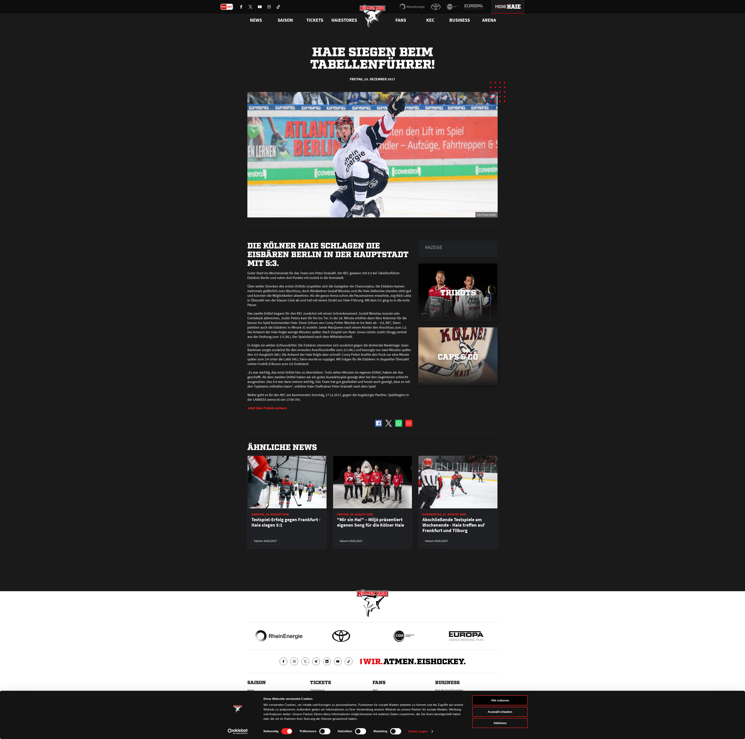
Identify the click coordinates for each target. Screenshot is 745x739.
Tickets (314, 20)
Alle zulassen (500, 700)
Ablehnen (500, 723)
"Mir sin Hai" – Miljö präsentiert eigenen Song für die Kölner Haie (370, 522)
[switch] (324, 731)
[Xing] (316, 661)
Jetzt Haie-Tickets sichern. (267, 408)
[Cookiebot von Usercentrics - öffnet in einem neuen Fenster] (238, 731)
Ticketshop (317, 690)
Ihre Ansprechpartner (449, 690)
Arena (489, 20)
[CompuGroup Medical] (452, 7)
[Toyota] (436, 7)
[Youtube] (338, 661)
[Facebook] (283, 661)
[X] (305, 661)
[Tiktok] (349, 661)
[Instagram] (294, 661)
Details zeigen (418, 731)
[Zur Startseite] (372, 16)
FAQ (375, 690)
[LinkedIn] (327, 661)
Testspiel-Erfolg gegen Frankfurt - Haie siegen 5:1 (286, 522)
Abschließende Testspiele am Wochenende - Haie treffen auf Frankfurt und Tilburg (453, 525)
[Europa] (473, 7)
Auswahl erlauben (500, 711)
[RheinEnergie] (412, 7)
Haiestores (344, 20)
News (250, 690)
